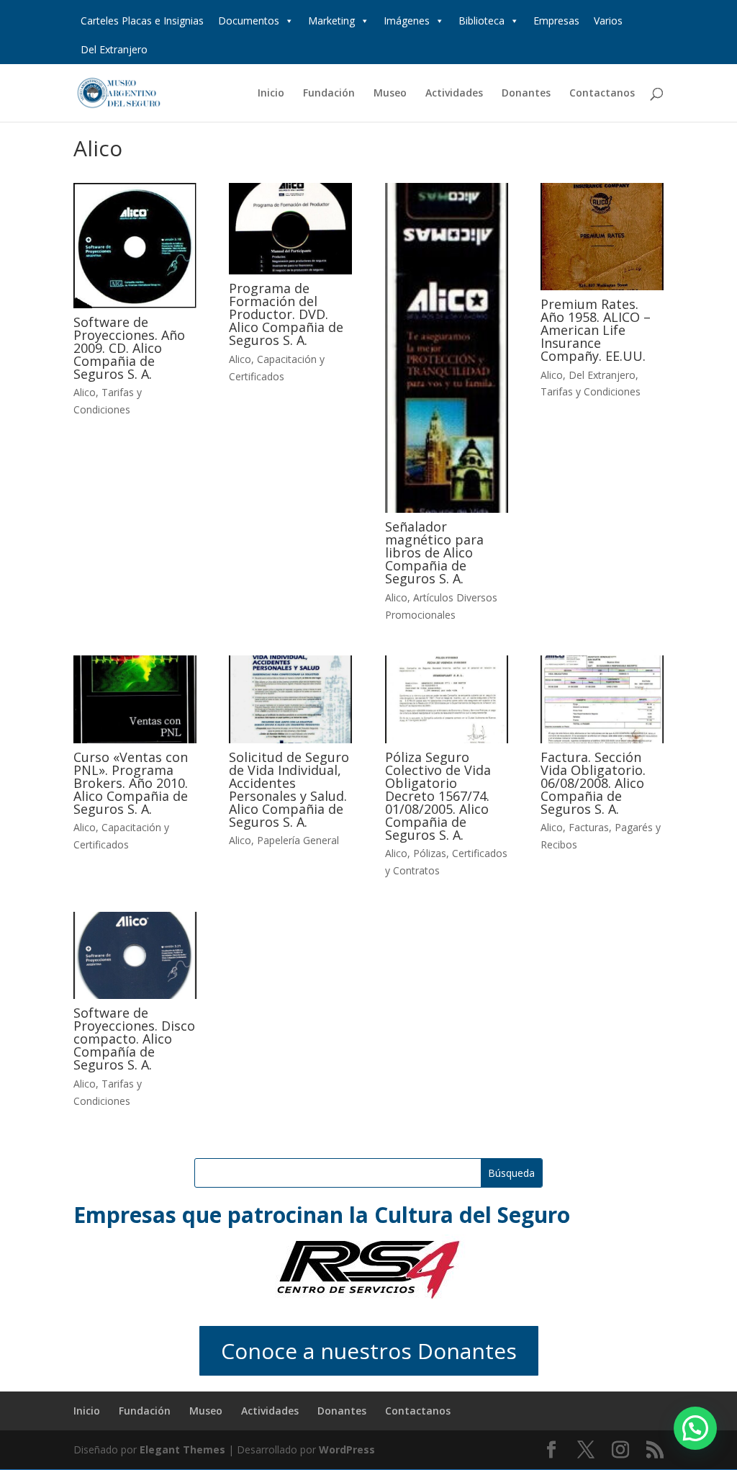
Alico (84, 392)
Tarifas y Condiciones (591, 391)
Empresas (556, 20)
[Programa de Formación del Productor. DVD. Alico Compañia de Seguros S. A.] (290, 228)
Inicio (271, 93)
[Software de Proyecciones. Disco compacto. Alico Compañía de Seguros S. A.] (134, 955)
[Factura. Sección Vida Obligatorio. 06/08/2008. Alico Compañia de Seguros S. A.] (602, 699)
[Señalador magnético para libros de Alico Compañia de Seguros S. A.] (446, 348)
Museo (390, 93)
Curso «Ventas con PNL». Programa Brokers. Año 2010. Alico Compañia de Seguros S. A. (130, 782)
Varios (608, 20)
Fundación (329, 93)
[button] (695, 1428)
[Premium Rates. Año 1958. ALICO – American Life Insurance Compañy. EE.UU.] (602, 236)
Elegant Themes (182, 1449)
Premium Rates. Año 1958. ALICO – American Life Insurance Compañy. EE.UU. (596, 329)
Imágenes (407, 20)
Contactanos (602, 93)
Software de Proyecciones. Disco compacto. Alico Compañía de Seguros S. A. (134, 1038)
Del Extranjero (114, 49)
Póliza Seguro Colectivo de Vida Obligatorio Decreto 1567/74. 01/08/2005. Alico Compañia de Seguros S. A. (438, 795)
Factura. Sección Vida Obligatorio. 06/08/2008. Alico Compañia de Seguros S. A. (593, 782)
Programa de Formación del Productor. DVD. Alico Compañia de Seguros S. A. (286, 314)
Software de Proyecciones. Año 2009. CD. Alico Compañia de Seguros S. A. (129, 347)
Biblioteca (481, 20)
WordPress (347, 1449)
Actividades (454, 93)
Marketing (331, 20)
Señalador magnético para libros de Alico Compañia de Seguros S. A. (434, 552)
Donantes (526, 93)
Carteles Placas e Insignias (142, 20)
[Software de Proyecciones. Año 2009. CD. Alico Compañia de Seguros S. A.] (134, 245)
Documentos (248, 20)
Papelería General (298, 840)
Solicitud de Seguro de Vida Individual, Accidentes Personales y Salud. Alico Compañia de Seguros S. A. (289, 789)
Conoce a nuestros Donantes (369, 1351)
